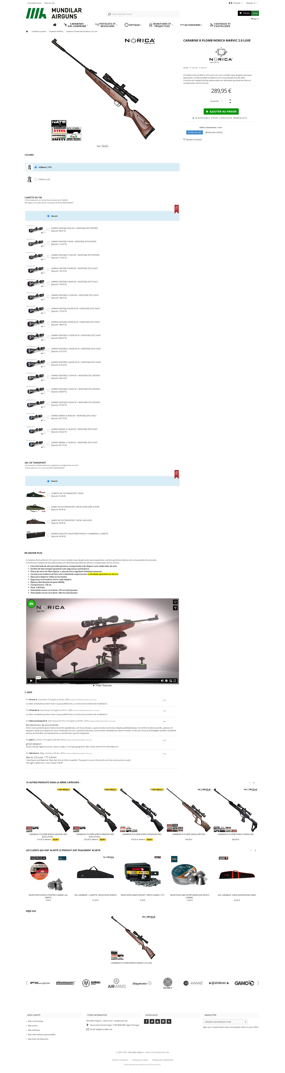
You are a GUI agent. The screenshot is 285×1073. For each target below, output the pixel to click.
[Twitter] (152, 1021)
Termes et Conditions (120, 1060)
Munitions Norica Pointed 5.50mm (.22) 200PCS (48, 896)
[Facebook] (146, 1021)
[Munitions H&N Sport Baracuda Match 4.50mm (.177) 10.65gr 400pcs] (189, 874)
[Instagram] (163, 1021)
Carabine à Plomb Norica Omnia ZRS (236, 834)
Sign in (256, 18)
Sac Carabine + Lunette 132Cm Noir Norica (95, 895)
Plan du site (49, 3)
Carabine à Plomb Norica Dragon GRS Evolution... (48, 835)
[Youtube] (157, 1021)
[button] (75, 25)
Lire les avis (195, 132)
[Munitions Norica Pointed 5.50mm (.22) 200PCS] (48, 874)
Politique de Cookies (140, 1060)
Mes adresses (34, 1030)
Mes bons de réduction (38, 1039)
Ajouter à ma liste (194, 139)
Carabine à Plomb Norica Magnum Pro (141, 834)
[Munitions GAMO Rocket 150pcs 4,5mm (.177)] (142, 874)
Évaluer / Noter (214, 132)
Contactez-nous (34, 3)
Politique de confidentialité (162, 1060)
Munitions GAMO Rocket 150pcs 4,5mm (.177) (142, 895)
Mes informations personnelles (41, 1034)
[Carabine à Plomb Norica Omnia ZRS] (235, 810)
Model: (186, 68)
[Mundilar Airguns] (54, 13)
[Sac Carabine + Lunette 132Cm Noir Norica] (95, 874)
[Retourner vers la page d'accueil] (27, 31)
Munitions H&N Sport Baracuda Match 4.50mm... (189, 896)
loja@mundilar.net (104, 1029)
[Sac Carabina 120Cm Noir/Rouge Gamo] (237, 874)
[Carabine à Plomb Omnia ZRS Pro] (189, 810)
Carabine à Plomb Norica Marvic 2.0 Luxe (131, 963)
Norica (105, 146)
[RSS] (169, 1021)
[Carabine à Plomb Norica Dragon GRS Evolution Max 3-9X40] (48, 810)
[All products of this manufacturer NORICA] (221, 55)
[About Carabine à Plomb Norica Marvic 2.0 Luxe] (139, 937)
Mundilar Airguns (136, 1052)
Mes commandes (35, 1021)
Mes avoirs (33, 1025)
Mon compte (33, 1015)
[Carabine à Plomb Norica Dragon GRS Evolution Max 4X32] (95, 810)
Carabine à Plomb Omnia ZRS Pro (188, 834)
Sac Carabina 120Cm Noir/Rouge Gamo (237, 895)
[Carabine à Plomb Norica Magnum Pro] (142, 810)
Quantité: (214, 101)
